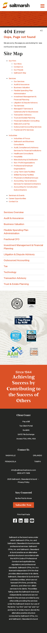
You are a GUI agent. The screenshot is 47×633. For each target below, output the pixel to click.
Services (12, 78)
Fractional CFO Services (24, 129)
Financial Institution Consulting (26, 120)
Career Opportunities (17, 198)
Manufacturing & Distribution (26, 159)
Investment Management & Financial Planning (23, 246)
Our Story (18, 63)
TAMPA (37, 461)
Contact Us (18, 66)
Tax (6, 266)
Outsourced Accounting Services (27, 126)
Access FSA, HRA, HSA (26, 438)
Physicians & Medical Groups (26, 177)
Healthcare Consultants (23, 153)
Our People (18, 69)
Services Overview (14, 212)
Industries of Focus (22, 138)
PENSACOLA (10, 461)
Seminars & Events (16, 195)
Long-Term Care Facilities (24, 171)
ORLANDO (37, 455)
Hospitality (18, 156)
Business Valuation (22, 87)
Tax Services (19, 105)
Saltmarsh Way (20, 72)
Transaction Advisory (22, 114)
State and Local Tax (22, 123)
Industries (13, 135)
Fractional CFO (11, 239)
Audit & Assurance (21, 84)
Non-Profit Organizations (24, 162)
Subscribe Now (23, 505)
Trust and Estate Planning (24, 117)
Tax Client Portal (26, 425)
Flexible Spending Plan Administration (16, 231)
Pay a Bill (26, 421)
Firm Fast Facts (23, 514)
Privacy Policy (23, 482)
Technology (10, 272)
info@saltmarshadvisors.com (23, 470)
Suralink (26, 430)
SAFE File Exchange (26, 434)
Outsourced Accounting (16, 260)
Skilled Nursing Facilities (24, 174)
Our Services (19, 81)
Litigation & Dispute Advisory (26, 102)
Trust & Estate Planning (16, 283)
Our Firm (12, 60)
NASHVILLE (11, 455)
